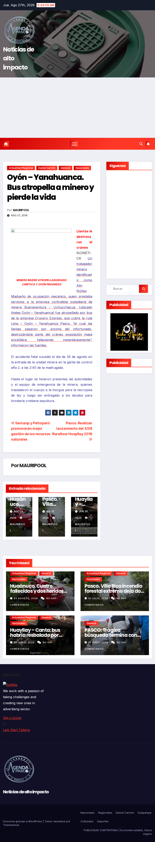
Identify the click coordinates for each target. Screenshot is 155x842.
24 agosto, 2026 (26, 598)
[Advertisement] (77, 107)
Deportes (103, 821)
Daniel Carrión (46, 167)
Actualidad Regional (21, 167)
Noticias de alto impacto (26, 792)
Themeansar (11, 825)
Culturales (87, 821)
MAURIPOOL (21, 210)
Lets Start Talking (16, 730)
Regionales (105, 812)
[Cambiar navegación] (74, 144)
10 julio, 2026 (98, 598)
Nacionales (82, 167)
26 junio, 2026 (24, 642)
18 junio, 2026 (98, 642)
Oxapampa (144, 812)
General (65, 167)
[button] (141, 144)
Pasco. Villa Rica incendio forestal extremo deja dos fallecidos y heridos (114, 591)
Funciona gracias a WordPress (23, 821)
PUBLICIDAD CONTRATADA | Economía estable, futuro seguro (118, 832)
